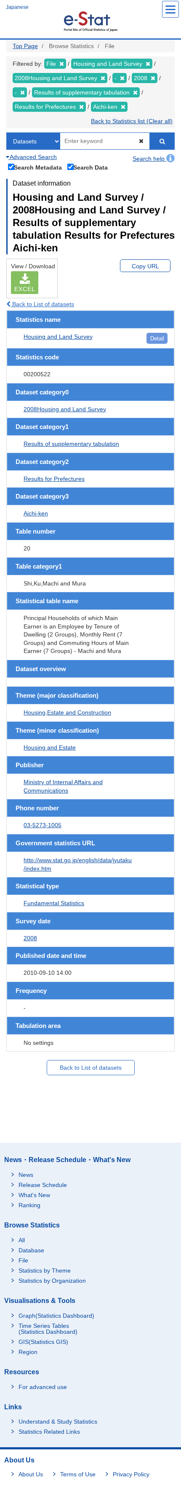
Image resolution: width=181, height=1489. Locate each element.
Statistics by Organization (52, 1281)
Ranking (29, 1205)
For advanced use (43, 1387)
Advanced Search (32, 157)
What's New (34, 1195)
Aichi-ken (36, 513)
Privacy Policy (131, 1474)
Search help (149, 158)
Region (28, 1352)
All (22, 1240)
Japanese (17, 7)
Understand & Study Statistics (58, 1421)
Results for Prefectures (54, 478)
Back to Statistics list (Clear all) (132, 121)
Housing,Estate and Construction (67, 712)
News (26, 1175)
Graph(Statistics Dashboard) (56, 1316)
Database (31, 1250)
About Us (31, 1474)
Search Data (90, 167)
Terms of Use (78, 1474)
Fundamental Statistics (54, 903)
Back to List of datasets (42, 304)
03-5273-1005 (42, 825)
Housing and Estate (50, 747)
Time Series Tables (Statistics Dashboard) (48, 1329)
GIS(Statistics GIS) (43, 1342)
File (23, 1260)
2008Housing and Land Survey (65, 409)
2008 (30, 938)
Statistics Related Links (49, 1432)
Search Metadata (38, 167)
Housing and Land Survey (58, 336)
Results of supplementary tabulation (71, 443)
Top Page (25, 46)
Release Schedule (43, 1185)
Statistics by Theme (45, 1270)
